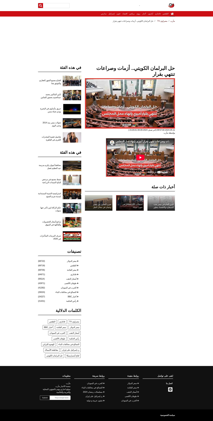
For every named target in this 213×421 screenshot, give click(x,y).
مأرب (172, 21)
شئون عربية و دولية (95, 401)
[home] (172, 14)
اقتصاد (124, 14)
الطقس (166, 14)
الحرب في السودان (68, 288)
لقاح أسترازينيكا (73, 356)
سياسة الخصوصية (167, 415)
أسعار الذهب (71, 279)
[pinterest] (170, 389)
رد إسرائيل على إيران (70, 350)
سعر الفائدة (71, 270)
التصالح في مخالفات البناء (65, 292)
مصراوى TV (74, 322)
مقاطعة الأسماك (51, 350)
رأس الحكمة (71, 301)
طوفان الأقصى (70, 283)
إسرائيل (111, 14)
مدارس (103, 14)
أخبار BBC (72, 297)
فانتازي (158, 14)
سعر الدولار (71, 261)
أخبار (144, 14)
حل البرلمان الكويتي (54, 356)
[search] (40, 5)
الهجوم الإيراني (48, 344)
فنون (118, 14)
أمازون (150, 14)
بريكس (132, 14)
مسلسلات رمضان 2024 (93, 392)
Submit (45, 398)
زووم (138, 14)
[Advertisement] (106, 41)
